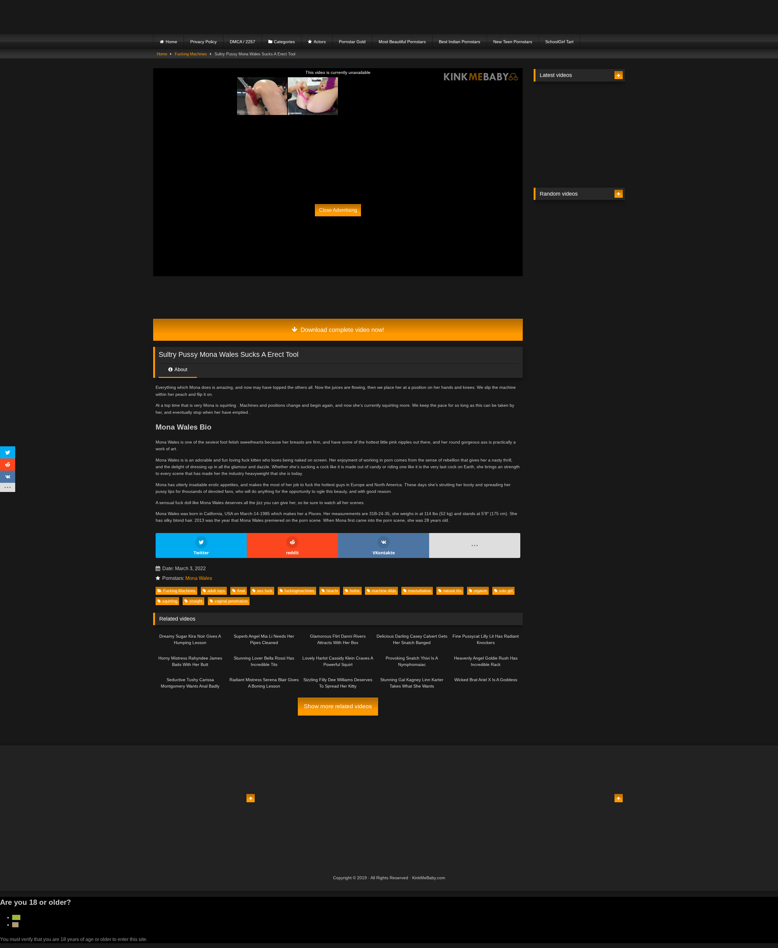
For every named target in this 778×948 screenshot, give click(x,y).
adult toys (216, 590)
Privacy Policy (203, 41)
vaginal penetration (231, 601)
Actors (320, 41)
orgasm (480, 590)
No (15, 924)
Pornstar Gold (352, 41)
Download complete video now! (341, 329)
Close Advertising (338, 210)
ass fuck (264, 590)
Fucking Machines (191, 54)
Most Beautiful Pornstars (402, 41)
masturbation (419, 590)
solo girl (506, 590)
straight (195, 601)
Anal (241, 590)
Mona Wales (198, 578)
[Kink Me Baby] (206, 17)
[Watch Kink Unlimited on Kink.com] (292, 166)
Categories (284, 41)
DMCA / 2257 (242, 41)
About (180, 369)
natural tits (452, 590)
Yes (16, 917)
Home (171, 41)
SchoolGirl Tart (559, 41)
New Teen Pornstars (512, 41)
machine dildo (384, 590)
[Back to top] (759, 930)
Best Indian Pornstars (459, 41)
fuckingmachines (299, 590)
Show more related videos (338, 706)
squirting (169, 601)
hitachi (332, 590)
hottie (355, 590)
